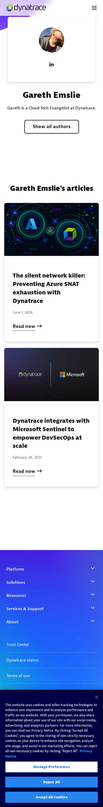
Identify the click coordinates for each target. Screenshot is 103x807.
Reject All (51, 782)
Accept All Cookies (51, 797)
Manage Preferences (51, 767)
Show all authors (52, 127)
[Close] (96, 697)
